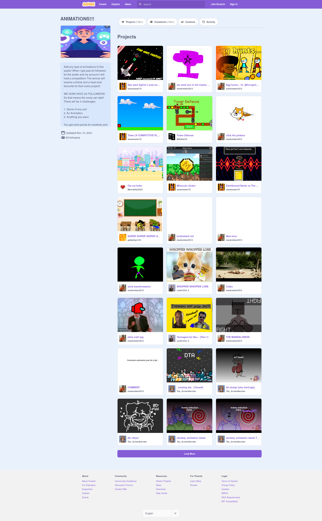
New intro (231, 236)
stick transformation (139, 286)
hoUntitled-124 (185, 236)
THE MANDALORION (237, 337)
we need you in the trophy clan (193, 84)
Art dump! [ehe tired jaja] (240, 387)
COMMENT (134, 387)
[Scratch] (89, 4)
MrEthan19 (182, 139)
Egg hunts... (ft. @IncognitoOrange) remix (242, 84)
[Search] (140, 4)
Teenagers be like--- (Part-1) (192, 337)
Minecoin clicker (186, 185)
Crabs (229, 286)
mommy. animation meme (191, 437)
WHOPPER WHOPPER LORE (192, 286)
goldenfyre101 (134, 239)
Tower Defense (185, 135)
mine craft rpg (136, 337)
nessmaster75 (135, 88)
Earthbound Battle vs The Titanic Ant (242, 185)
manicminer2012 (185, 88)
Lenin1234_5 (183, 290)
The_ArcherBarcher (186, 391)
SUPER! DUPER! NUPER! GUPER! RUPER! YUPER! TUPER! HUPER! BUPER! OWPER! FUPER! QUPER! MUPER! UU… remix (144, 236)
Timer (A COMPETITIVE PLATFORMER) (144, 135)
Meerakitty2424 (135, 189)
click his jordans (235, 135)
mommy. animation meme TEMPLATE (242, 437)
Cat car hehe (135, 185)
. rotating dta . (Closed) (190, 387)
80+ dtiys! (133, 437)
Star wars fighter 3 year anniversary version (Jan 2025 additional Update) (144, 84)
